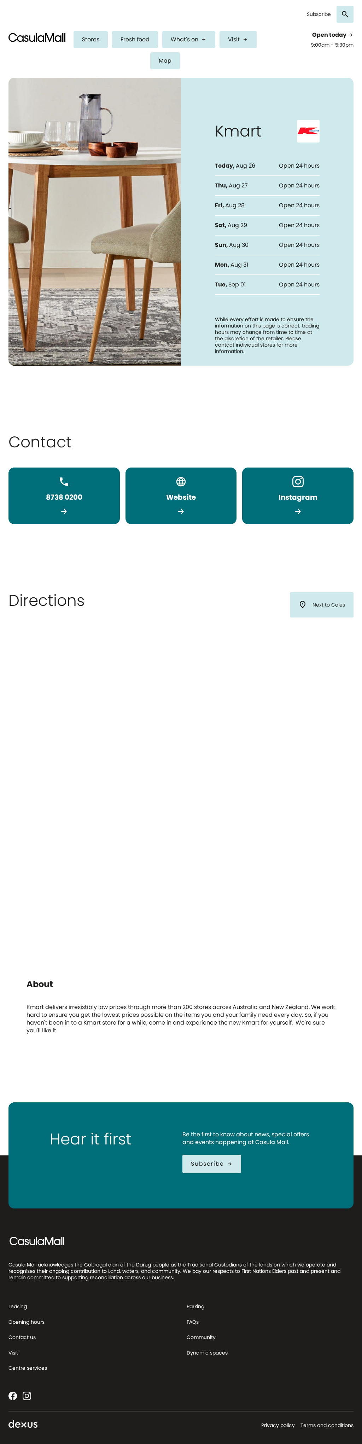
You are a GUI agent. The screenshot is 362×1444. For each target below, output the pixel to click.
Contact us (22, 1337)
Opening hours (26, 1322)
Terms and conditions (327, 1425)
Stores (90, 39)
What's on (189, 39)
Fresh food (135, 39)
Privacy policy (278, 1425)
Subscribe (319, 14)
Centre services (27, 1367)
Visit (238, 39)
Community (201, 1337)
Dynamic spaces (207, 1352)
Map (165, 61)
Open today (333, 35)
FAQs (193, 1322)
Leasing (17, 1306)
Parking (195, 1306)
